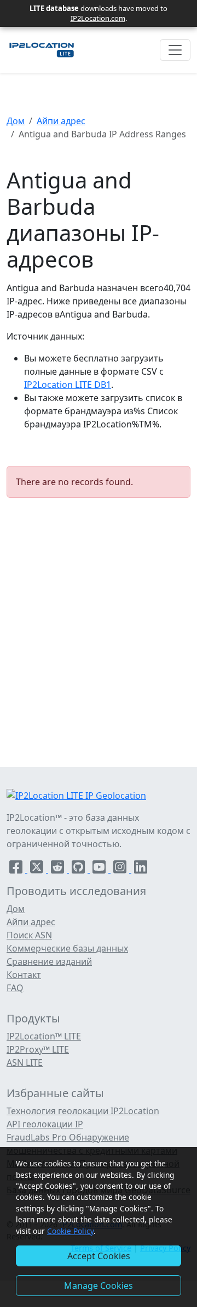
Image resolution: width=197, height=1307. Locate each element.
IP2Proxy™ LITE (38, 1049)
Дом (16, 121)
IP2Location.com (98, 18)
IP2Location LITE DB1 (67, 385)
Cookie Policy (70, 1231)
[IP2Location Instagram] (121, 869)
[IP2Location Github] (79, 869)
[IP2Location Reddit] (58, 869)
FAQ (15, 988)
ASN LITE (25, 1062)
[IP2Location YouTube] (100, 869)
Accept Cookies (98, 1256)
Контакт (24, 975)
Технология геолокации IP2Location (83, 1111)
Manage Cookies (98, 1286)
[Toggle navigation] (175, 50)
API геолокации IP (45, 1124)
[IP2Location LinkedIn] (140, 869)
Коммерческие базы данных (67, 948)
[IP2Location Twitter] (37, 869)
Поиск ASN (29, 935)
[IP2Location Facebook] (17, 869)
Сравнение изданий (49, 961)
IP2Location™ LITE (44, 1036)
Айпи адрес (61, 121)
